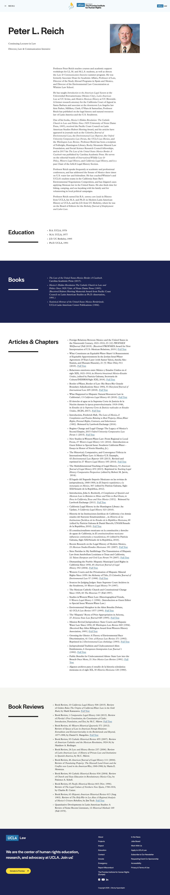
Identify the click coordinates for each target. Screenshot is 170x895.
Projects (101, 841)
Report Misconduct (106, 867)
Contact (101, 854)
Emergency (102, 863)
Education (102, 850)
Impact (101, 845)
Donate (101, 859)
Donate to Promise (17, 871)
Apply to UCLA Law (139, 850)
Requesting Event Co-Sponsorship (144, 859)
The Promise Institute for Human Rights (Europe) (113, 873)
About (100, 837)
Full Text (122, 349)
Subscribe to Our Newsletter (142, 854)
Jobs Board (135, 841)
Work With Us (136, 845)
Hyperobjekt (120, 888)
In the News (135, 837)
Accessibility (136, 863)
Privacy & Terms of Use (140, 867)
